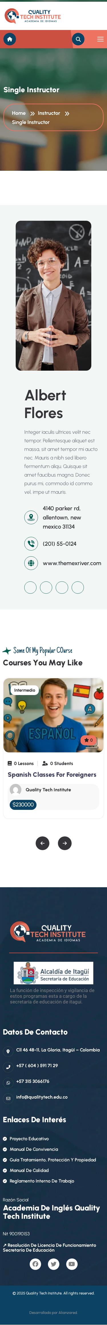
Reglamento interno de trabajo (42, 1181)
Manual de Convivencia (34, 1149)
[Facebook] (30, 587)
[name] (29, 15)
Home (20, 113)
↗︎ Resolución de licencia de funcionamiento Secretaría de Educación (49, 1247)
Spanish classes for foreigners (52, 774)
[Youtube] (62, 587)
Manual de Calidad (29, 1170)
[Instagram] (78, 587)
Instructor (50, 113)
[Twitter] (46, 587)
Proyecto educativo (29, 1138)
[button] (42, 843)
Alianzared (67, 1312)
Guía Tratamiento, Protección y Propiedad (53, 1160)
